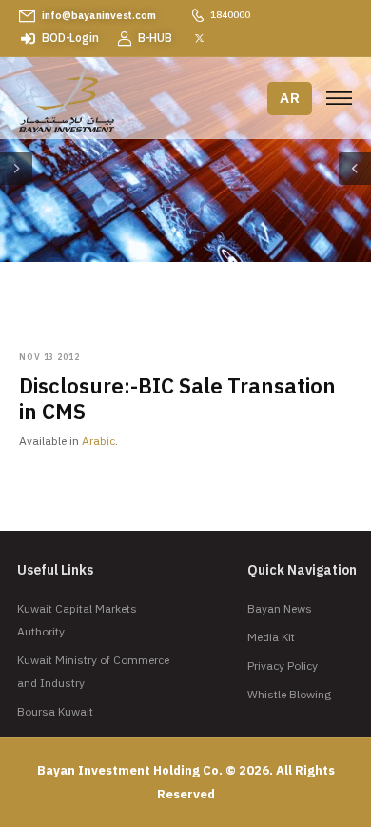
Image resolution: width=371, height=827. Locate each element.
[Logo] (66, 100)
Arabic (98, 441)
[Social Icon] (199, 39)
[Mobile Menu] (339, 98)
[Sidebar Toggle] (16, 168)
